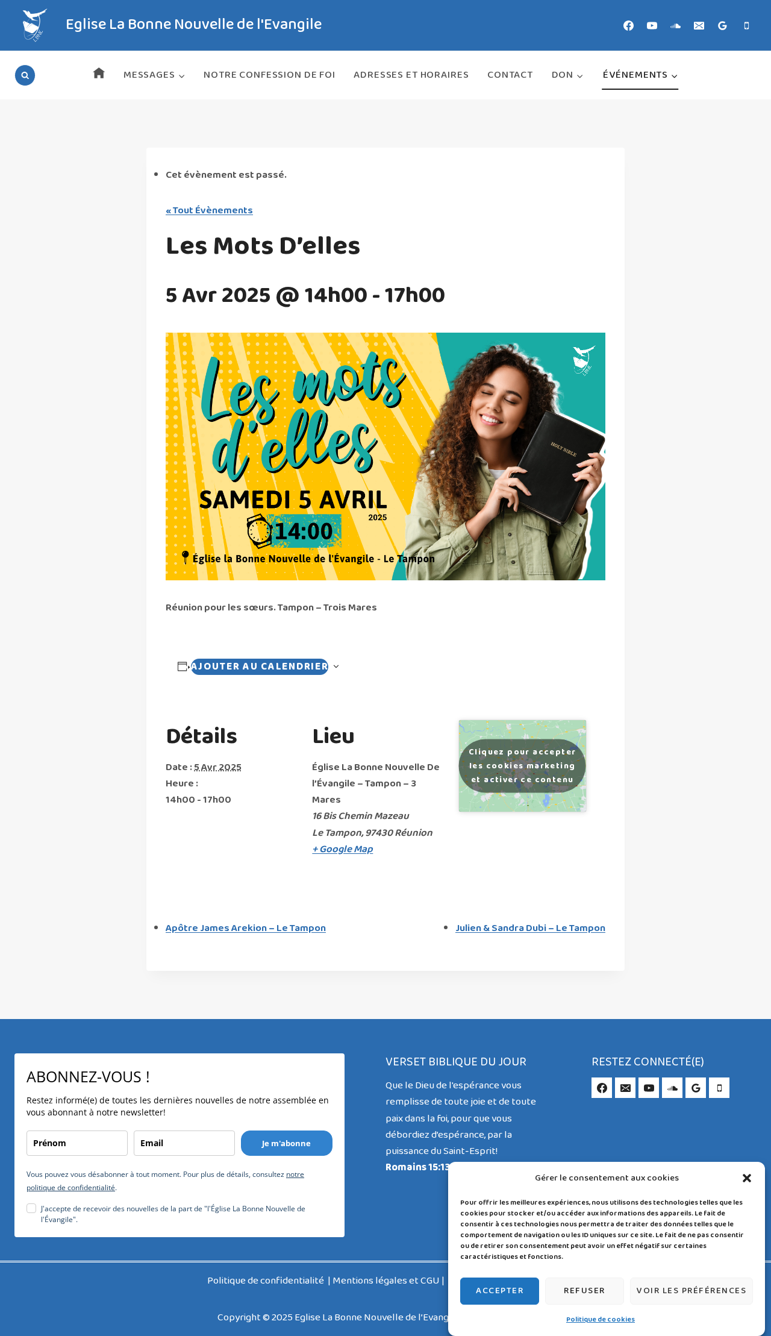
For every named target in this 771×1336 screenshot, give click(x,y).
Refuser (584, 1291)
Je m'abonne (286, 1143)
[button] (747, 1178)
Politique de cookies (600, 1320)
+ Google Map (342, 849)
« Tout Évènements (209, 210)
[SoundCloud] (676, 25)
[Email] (699, 25)
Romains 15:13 (418, 1167)
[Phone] (746, 25)
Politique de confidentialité (266, 1281)
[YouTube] (652, 25)
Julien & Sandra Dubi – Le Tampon (530, 928)
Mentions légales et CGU (386, 1281)
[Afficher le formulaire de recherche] (25, 75)
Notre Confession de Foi (270, 75)
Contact (510, 75)
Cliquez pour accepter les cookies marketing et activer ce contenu (522, 765)
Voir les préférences (691, 1291)
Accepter (499, 1291)
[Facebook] (629, 25)
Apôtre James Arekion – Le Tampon (246, 928)
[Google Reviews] (723, 25)
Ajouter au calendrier (260, 667)
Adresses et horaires (411, 75)
